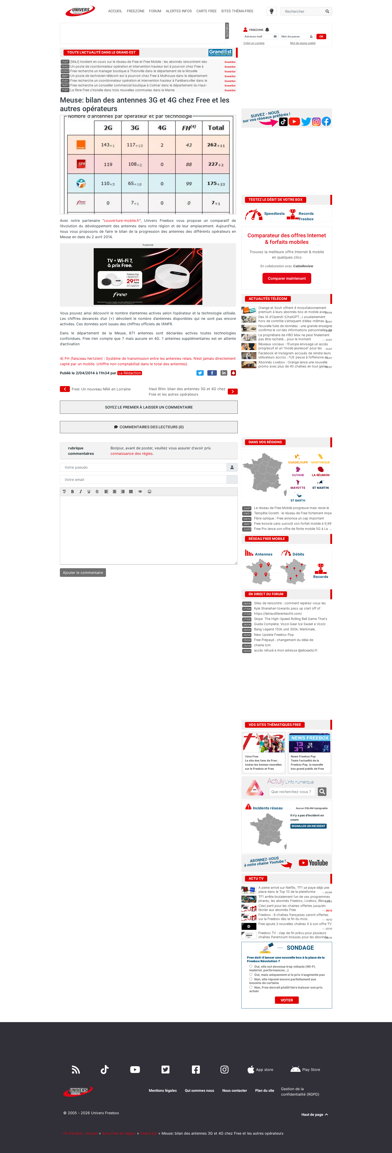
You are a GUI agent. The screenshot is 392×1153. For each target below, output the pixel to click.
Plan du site (264, 1090)
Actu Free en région (119, 1133)
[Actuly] (256, 788)
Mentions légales (163, 1090)
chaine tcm (262, 645)
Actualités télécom (268, 299)
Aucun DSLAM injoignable (312, 808)
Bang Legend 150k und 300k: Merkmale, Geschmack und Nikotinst (285, 631)
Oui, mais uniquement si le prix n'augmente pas (289, 975)
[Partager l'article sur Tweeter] (200, 373)
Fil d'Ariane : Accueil (80, 1133)
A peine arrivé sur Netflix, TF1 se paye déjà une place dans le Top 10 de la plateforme (293, 890)
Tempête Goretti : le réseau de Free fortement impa (293, 513)
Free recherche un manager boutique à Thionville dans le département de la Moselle (133, 71)
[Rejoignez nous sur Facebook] (197, 1069)
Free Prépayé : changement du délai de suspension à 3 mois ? (283, 642)
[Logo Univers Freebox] (80, 11)
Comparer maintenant (287, 278)
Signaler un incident (309, 826)
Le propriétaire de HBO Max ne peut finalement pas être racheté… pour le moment (293, 337)
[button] (64, 492)
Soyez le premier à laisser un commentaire (149, 407)
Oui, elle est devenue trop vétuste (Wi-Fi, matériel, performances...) (282, 968)
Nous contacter (234, 1090)
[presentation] (64, 492)
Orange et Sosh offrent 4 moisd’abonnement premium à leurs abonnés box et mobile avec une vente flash (292, 312)
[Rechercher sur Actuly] (322, 791)
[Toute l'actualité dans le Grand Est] (220, 52)
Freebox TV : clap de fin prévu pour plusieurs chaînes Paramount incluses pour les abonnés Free (293, 937)
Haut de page (312, 1114)
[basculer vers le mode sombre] (272, 11)
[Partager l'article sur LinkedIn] (223, 373)
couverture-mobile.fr (122, 220)
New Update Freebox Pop (274, 634)
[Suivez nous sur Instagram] (225, 1069)
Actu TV (256, 878)
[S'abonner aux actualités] (233, 373)
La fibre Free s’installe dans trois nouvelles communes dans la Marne (122, 90)
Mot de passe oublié (303, 43)
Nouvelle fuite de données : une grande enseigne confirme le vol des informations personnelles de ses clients (295, 330)
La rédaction (129, 373)
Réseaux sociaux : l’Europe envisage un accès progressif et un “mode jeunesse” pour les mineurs (293, 348)
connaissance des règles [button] (131, 453)
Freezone (256, 30)
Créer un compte (254, 43)
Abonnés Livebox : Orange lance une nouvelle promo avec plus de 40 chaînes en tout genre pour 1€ (293, 366)
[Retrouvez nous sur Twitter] (166, 1069)
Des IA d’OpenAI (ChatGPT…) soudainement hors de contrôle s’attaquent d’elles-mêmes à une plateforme (292, 321)
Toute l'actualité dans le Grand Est (101, 52)
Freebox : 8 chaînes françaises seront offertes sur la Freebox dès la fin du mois (293, 917)
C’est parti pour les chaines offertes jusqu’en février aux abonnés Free (292, 908)
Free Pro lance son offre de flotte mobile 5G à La (291, 529)
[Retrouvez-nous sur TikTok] (106, 1069)
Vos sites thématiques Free (275, 725)
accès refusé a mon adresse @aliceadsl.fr (285, 650)
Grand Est (230, 62)
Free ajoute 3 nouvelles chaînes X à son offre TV (295, 924)
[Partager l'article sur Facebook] (212, 373)
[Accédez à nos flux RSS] (77, 1069)
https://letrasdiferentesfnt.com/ (278, 613)
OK (321, 36)
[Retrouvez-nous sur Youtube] (136, 1069)
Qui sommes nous (199, 1090)
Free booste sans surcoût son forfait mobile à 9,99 (292, 523)
